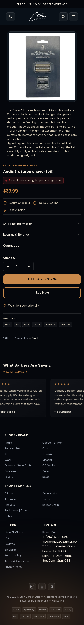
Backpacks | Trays (16, 510)
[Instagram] (32, 586)
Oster (46, 448)
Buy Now (42, 292)
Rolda (46, 477)
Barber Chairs (51, 505)
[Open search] (63, 16)
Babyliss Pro (12, 448)
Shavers (10, 505)
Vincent (47, 460)
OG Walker (49, 465)
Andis (8, 442)
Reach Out (49, 532)
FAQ (7, 538)
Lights (8, 516)
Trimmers (11, 499)
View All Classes (15, 532)
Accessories (50, 493)
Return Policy (13, 555)
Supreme (10, 471)
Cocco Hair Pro (52, 442)
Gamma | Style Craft (18, 465)
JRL (7, 454)
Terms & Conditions (17, 561)
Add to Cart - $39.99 (42, 279)
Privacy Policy (13, 566)
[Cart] (10, 16)
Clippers (10, 493)
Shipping (10, 549)
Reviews (10, 544)
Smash (46, 471)
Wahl (8, 460)
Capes (46, 499)
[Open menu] (73, 16)
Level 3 (9, 477)
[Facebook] (42, 586)
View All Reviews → (15, 372)
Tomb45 (48, 454)
